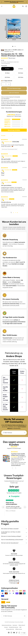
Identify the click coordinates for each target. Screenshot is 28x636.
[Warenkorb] (26, 6)
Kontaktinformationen (13, 627)
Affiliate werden (18, 629)
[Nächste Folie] (26, 2)
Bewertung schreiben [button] (14, 130)
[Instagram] (11, 632)
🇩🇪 (18, 583)
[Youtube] (14, 632)
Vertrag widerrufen (10, 629)
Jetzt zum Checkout (14, 92)
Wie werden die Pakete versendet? (10, 528)
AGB (20, 627)
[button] (4, 58)
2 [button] (13, 212)
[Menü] (1, 6)
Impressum (15, 625)
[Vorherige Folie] (1, 2)
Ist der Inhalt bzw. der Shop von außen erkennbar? (10, 532)
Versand (6, 627)
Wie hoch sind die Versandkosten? (9, 543)
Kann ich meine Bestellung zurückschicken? (12, 539)
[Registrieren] (24, 432)
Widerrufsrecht (22, 625)
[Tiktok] (17, 632)
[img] (4, 139)
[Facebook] (9, 632)
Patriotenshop (11, 622)
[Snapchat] (19, 632)
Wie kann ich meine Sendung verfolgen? (11, 536)
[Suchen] (23, 6)
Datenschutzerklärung (6, 625)
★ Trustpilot (14, 496)
